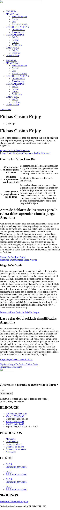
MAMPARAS (12, 14)
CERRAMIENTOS (15, 34)
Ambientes (17, 45)
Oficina (15, 42)
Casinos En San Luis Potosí (12, 257)
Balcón (15, 37)
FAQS (9, 464)
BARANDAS (12, 47)
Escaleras (16, 53)
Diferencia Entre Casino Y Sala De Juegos (19, 312)
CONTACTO (12, 55)
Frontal (15, 19)
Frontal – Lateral (19, 24)
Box (14, 21)
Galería (15, 40)
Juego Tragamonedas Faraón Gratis (16, 359)
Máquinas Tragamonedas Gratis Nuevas (18, 260)
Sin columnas (18, 32)
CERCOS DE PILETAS (17, 27)
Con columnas (18, 29)
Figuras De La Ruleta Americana (15, 150)
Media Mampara (19, 16)
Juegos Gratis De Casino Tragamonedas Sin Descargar (25, 153)
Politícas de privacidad (16, 467)
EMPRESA (11, 11)
